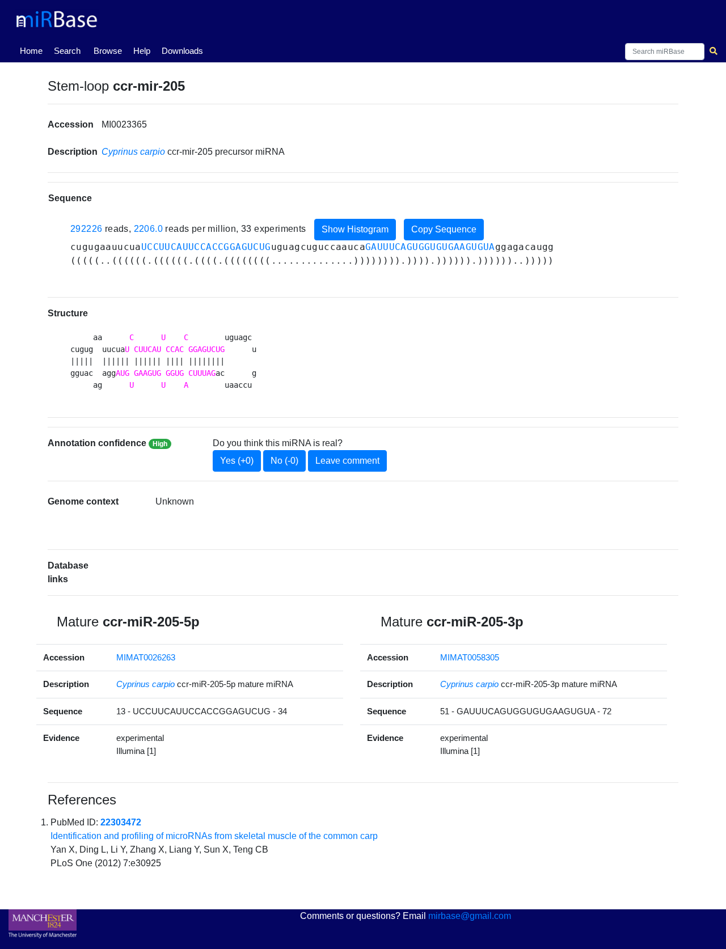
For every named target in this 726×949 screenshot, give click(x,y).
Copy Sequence (443, 229)
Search (67, 51)
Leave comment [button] (347, 460)
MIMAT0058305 (469, 657)
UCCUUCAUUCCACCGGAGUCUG (206, 247)
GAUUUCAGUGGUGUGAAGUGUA (430, 247)
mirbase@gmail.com (469, 916)
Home (33, 50)
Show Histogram (355, 229)
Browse (108, 51)
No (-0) (284, 460)
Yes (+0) (237, 460)
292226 (86, 229)
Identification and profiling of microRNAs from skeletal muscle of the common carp (214, 836)
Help (141, 51)
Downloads (182, 51)
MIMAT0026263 (145, 657)
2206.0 (148, 229)
